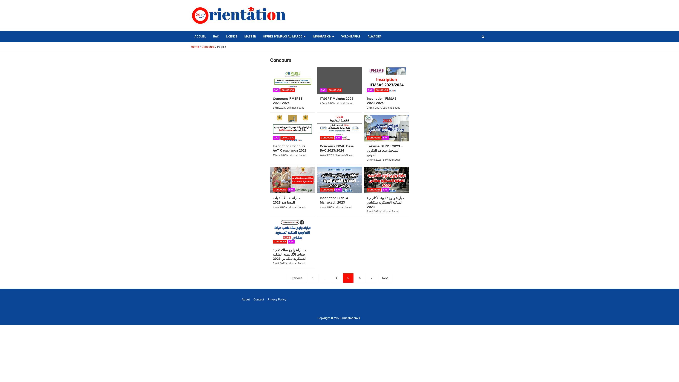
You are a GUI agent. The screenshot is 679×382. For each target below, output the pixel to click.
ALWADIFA (374, 36)
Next (385, 278)
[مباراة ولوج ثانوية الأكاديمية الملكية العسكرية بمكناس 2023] (386, 180)
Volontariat (351, 36)
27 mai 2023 (327, 103)
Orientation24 (351, 318)
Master (250, 36)
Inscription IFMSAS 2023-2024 (381, 101)
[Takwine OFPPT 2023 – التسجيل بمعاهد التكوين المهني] (386, 128)
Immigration (322, 36)
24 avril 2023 (327, 155)
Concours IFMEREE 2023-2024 (287, 101)
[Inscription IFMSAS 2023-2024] (386, 80)
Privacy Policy (277, 299)
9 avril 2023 (279, 207)
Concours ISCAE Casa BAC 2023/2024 (337, 148)
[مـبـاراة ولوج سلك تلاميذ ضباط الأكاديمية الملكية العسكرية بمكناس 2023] (292, 232)
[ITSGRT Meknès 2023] (339, 80)
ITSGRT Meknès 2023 (336, 99)
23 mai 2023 (374, 107)
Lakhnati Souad (295, 107)
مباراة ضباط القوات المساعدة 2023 (286, 200)
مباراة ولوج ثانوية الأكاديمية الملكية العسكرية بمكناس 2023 (385, 202)
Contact (258, 299)
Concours (288, 90)
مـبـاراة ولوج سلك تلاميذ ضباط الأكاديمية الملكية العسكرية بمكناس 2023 (289, 254)
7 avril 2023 (279, 263)
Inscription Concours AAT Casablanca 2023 (290, 148)
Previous (296, 278)
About (246, 299)
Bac (216, 36)
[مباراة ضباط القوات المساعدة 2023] (292, 180)
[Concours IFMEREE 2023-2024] (292, 80)
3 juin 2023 (279, 107)
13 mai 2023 (280, 155)
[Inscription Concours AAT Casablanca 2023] (292, 128)
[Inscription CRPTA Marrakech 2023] (339, 180)
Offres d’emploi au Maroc (283, 36)
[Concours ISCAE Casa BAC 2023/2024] (339, 128)
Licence (231, 36)
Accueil (200, 36)
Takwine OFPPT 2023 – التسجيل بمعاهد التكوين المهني (385, 150)
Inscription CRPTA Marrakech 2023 (334, 200)
